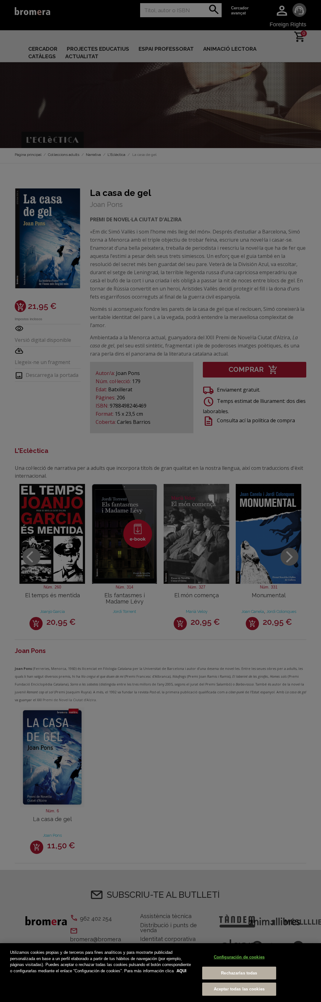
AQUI (181, 971)
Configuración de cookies (239, 957)
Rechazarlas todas (239, 973)
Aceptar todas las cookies (239, 989)
